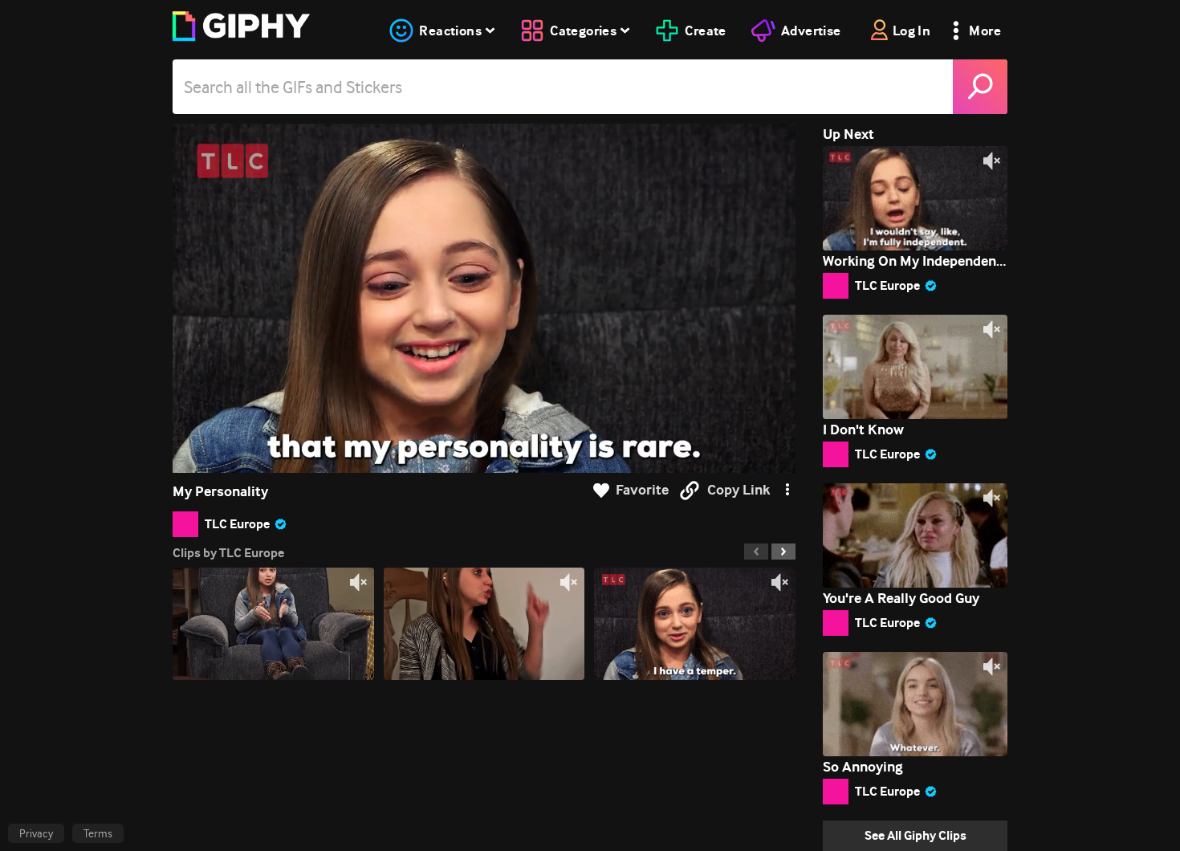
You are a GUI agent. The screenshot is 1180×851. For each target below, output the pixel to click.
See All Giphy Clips (915, 835)
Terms (97, 833)
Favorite (642, 490)
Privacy (36, 833)
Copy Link (738, 490)
